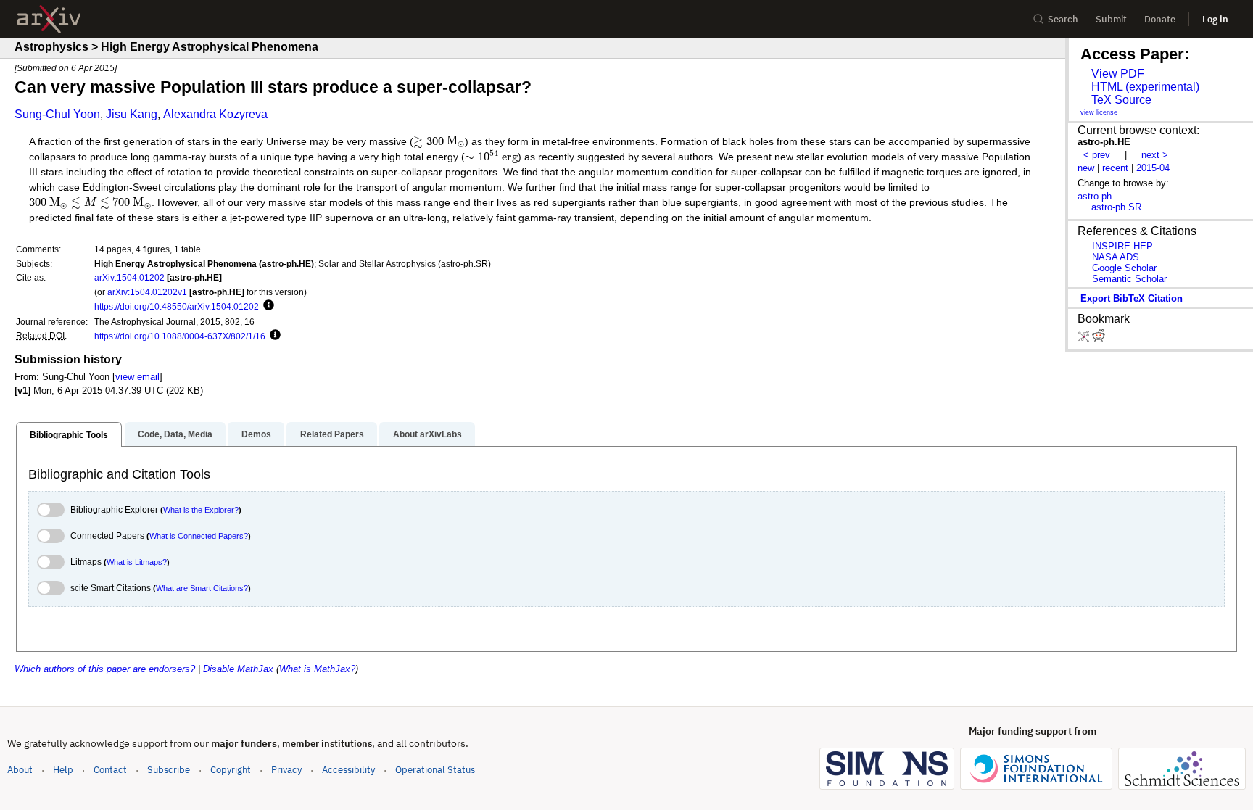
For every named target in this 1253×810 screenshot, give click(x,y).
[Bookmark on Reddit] (1098, 339)
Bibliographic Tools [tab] (69, 435)
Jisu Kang (131, 114)
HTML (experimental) (1145, 86)
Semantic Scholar (1129, 278)
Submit (1111, 19)
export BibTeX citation (1131, 298)
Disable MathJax (238, 669)
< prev (1096, 154)
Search (1063, 19)
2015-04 (1153, 167)
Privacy (286, 770)
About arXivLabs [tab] (427, 434)
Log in (1215, 19)
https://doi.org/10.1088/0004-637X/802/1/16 (179, 336)
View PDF (1117, 73)
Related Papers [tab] (332, 434)
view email (137, 376)
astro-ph (1095, 196)
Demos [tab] (256, 434)
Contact (110, 770)
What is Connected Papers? (198, 536)
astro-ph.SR (1116, 207)
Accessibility (348, 770)
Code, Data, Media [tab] (175, 434)
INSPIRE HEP (1122, 246)
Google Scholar (1124, 268)
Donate (1159, 19)
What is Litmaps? (137, 562)
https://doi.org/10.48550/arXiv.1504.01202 (176, 306)
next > (1154, 154)
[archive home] (48, 19)
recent (1115, 167)
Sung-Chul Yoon (57, 114)
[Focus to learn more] (266, 306)
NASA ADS (1115, 257)
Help (63, 770)
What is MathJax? (317, 669)
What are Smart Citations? (202, 588)
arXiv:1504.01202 (129, 277)
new (1086, 167)
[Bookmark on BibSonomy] (1085, 339)
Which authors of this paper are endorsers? (105, 669)
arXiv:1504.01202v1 (147, 292)
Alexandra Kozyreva (215, 114)
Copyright (230, 770)
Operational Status (435, 769)
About (20, 770)
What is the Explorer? (201, 509)
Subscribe (168, 770)
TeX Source (1121, 100)
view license (1098, 112)
